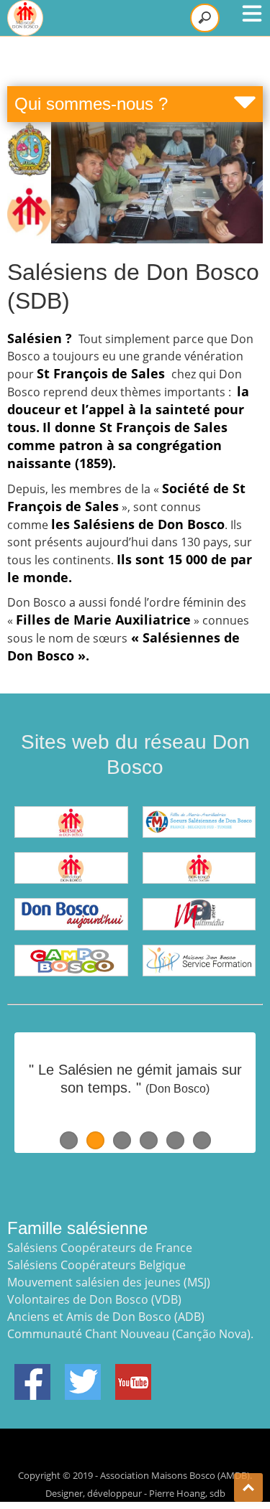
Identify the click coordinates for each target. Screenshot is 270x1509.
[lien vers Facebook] (32, 1372)
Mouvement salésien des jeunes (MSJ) (108, 1282)
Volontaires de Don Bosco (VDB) (94, 1299)
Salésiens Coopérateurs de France (99, 1248)
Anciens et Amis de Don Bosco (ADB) (105, 1317)
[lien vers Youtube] (133, 1372)
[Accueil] (25, 18)
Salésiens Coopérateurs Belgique (96, 1265)
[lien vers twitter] (83, 1372)
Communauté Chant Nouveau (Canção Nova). (130, 1334)
